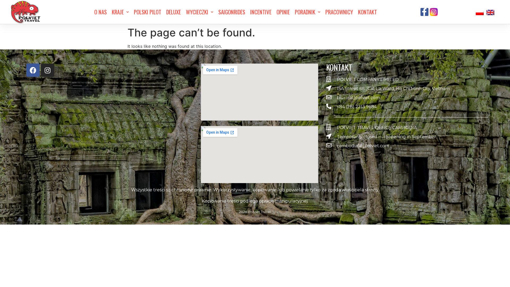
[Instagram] (47, 70)
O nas (100, 12)
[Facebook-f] (424, 12)
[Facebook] (33, 70)
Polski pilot (147, 12)
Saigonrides (231, 12)
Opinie (283, 12)
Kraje (118, 12)
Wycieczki (197, 12)
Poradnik (305, 12)
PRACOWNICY (339, 12)
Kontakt (367, 12)
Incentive (260, 12)
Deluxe (173, 12)
